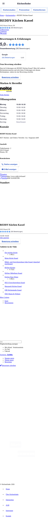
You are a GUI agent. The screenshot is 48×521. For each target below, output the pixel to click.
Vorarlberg (32, 376)
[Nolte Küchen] (38, 466)
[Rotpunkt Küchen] (15, 475)
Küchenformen (39, 10)
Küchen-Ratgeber (10, 393)
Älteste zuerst (9, 360)
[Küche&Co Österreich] (32, 475)
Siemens (36, 377)
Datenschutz (10, 500)
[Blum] (15, 447)
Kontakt (8, 516)
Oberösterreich (40, 376)
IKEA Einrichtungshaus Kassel (15, 283)
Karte (6, 301)
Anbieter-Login (11, 411)
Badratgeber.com (10, 399)
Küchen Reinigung (11, 391)
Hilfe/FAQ (8, 397)
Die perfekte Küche (11, 253)
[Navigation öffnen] (3, 3)
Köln (22, 377)
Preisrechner (24, 10)
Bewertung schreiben (10, 77)
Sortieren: (6, 355)
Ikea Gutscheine (16, 379)
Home (2, 15)
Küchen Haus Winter (11, 277)
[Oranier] (19, 466)
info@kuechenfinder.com (8, 419)
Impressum (9, 511)
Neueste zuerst (9, 358)
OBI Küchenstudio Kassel (13, 290)
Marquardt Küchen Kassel (13, 286)
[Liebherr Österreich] (26, 456)
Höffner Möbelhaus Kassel (13, 273)
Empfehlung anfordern (12, 374)
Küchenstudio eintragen (12, 409)
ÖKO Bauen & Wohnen (12, 294)
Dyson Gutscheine (39, 379)
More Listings (4, 297)
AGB (7, 505)
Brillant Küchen (10, 268)
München (26, 376)
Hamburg (20, 376)
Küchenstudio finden (11, 372)
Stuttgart (27, 377)
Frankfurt (17, 377)
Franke (32, 377)
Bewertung (8, 362)
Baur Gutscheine (16, 381)
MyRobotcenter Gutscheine (29, 381)
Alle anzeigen (4, 238)
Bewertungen (9, 303)
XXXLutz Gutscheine (27, 379)
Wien (6, 377)
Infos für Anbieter (11, 405)
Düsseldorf (11, 377)
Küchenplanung (10, 390)
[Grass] (34, 447)
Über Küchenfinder (11, 395)
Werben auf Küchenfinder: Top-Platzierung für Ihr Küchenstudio (26, 407)
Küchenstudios (9, 10)
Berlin (15, 376)
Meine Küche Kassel (11, 258)
